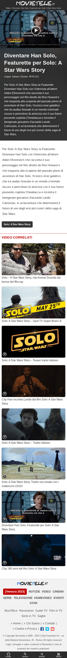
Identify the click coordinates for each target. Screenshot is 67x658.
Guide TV (41, 610)
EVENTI (59, 598)
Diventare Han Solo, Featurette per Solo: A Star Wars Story (30, 527)
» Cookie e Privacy (25, 628)
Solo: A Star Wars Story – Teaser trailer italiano (30, 360)
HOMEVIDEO (43, 598)
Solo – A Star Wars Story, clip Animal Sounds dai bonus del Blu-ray (31, 279)
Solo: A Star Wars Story (17, 224)
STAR (33, 603)
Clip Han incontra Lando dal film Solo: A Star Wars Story (32, 401)
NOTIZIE (34, 591)
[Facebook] (42, 629)
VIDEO (46, 591)
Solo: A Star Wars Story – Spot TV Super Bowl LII (31, 320)
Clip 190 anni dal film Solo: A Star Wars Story (29, 568)
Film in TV (55, 610)
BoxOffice (11, 610)
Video (8, 8)
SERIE (7, 598)
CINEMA (58, 591)
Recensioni (26, 610)
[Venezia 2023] (15, 591)
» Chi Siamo (32, 623)
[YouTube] (52, 629)
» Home (16, 623)
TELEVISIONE (23, 598)
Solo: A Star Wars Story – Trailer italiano (26, 442)
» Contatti (49, 623)
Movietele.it (34, 3)
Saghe (41, 616)
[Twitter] (47, 629)
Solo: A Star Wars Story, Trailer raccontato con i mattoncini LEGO (30, 484)
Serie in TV (28, 616)
